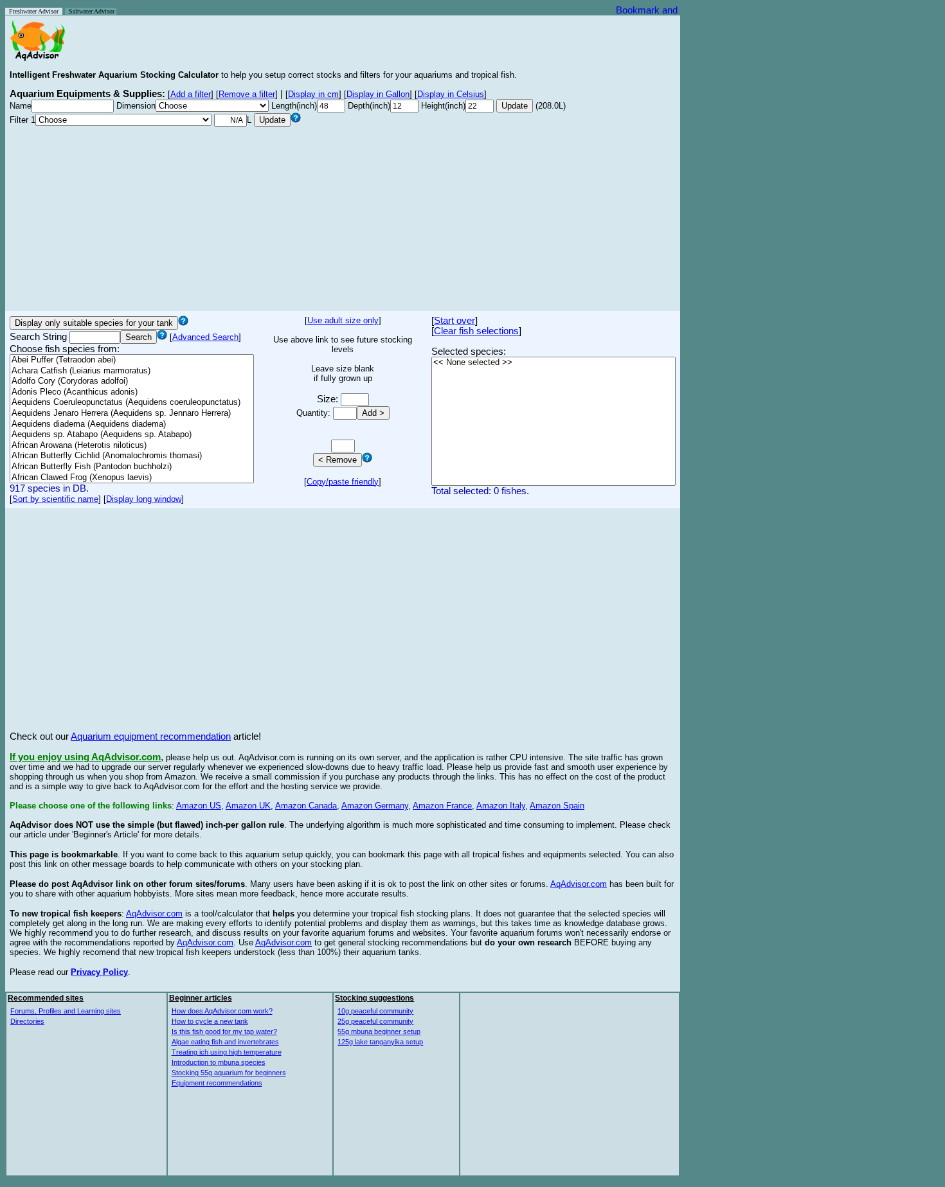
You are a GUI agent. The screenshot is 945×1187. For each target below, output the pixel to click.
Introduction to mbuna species (219, 1062)
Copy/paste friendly (343, 481)
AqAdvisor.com (578, 884)
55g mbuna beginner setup (379, 1031)
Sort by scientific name (55, 499)
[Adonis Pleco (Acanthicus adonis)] (131, 392)
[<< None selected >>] (553, 362)
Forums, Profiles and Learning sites (65, 1011)
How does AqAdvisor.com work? (222, 1011)
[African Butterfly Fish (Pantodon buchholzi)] (131, 466)
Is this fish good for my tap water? (224, 1031)
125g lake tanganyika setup (380, 1042)
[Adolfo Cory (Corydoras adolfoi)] (131, 381)
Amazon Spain (557, 805)
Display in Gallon (378, 94)
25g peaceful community (375, 1021)
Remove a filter (247, 94)
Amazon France (442, 805)
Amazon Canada (306, 805)
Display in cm (313, 94)
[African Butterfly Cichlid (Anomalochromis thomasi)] (131, 456)
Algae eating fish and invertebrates (225, 1042)
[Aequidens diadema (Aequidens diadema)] (131, 424)
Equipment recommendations (217, 1083)
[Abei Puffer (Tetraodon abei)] (131, 360)
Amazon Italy (500, 805)
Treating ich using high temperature (227, 1052)
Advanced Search (205, 337)
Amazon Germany (374, 805)
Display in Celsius (450, 94)
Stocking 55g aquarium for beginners (229, 1072)
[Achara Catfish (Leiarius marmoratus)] (131, 371)
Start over (454, 321)
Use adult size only (343, 320)
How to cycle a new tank (210, 1021)
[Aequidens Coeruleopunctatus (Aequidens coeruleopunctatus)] (131, 402)
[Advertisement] (343, 217)
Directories (27, 1021)
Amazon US (198, 805)
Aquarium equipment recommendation (151, 736)
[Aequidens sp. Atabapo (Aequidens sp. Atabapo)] (131, 434)
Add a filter (190, 94)
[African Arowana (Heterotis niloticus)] (131, 445)
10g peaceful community (375, 1011)
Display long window (143, 499)
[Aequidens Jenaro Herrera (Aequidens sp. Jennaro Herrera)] (131, 413)
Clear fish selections (476, 331)
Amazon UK (248, 805)
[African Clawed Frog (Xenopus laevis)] (131, 477)
